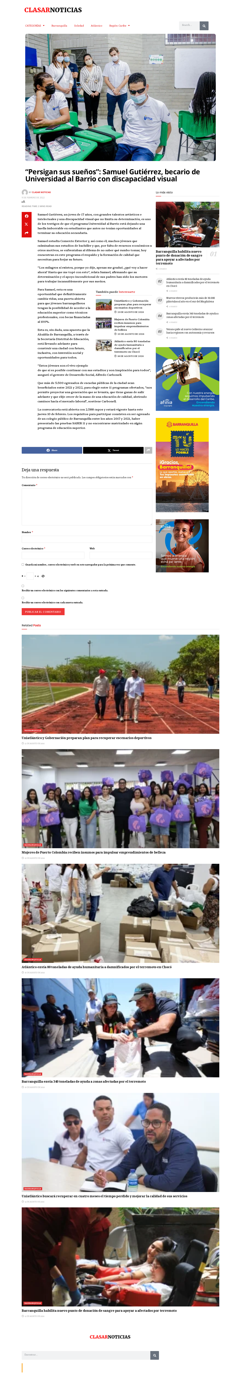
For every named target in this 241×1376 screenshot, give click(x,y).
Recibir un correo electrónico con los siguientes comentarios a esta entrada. (65, 590)
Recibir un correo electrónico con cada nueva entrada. (52, 602)
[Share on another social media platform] (27, 233)
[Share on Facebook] (27, 216)
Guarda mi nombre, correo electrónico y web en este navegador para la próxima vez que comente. (80, 564)
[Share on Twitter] (27, 224)
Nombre (27, 532)
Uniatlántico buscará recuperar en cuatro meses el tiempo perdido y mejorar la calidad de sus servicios (104, 1196)
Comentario (30, 485)
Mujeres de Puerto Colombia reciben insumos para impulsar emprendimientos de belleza (131, 324)
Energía (39, 1367)
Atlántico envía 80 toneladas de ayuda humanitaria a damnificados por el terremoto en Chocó (132, 346)
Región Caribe (117, 25)
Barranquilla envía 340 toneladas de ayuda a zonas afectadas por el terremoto (192, 316)
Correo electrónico (34, 548)
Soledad (79, 25)
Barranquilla (59, 25)
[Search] (204, 25)
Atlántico (96, 25)
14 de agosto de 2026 (34, 1201)
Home (49, 1367)
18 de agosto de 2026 (130, 355)
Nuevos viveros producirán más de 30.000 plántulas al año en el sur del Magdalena (190, 300)
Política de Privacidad (65, 1367)
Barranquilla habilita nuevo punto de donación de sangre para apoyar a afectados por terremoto (179, 258)
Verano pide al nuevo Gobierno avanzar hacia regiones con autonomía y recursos (190, 331)
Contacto (29, 1367)
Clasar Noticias (41, 192)
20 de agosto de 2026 (130, 333)
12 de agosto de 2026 (34, 1316)
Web (92, 548)
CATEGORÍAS (33, 25)
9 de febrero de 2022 (33, 197)
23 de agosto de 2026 (130, 311)
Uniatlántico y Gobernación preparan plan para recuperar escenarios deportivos (132, 304)
